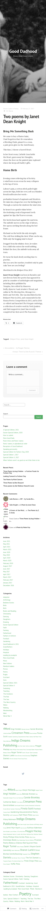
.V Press (5, 790)
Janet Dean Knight (27, 339)
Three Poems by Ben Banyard (13, 483)
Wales (5, 705)
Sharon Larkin (7, 109)
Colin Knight (13, 505)
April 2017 (6, 574)
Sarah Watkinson (15, 850)
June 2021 (6, 541)
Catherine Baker (7, 733)
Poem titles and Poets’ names (13, 441)
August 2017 (7, 566)
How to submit (8, 435)
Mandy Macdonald (7, 834)
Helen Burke (36, 815)
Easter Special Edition (10, 625)
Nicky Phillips (13, 749)
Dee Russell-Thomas (19, 805)
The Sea (6, 699)
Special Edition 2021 (10, 683)
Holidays (6, 650)
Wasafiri (8, 864)
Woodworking (7, 710)
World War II (7, 716)
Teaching (6, 691)
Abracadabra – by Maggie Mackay (17, 348)
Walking (6, 708)
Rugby (5, 674)
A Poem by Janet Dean (28, 505)
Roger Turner (16, 752)
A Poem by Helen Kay (23, 527)
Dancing (6, 616)
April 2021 (6, 547)
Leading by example (10, 655)
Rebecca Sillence (7, 752)
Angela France (39, 790)
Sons (5, 680)
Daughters (6, 619)
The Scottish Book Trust (17, 861)
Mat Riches (23, 834)
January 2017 (7, 583)
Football (6, 639)
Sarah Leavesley (34, 752)
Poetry (16, 109)
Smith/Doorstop (26, 755)
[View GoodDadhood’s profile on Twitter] (23, 773)
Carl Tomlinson (19, 798)
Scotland (6, 677)
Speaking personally (10, 449)
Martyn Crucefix (16, 834)
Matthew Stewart (38, 834)
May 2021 (6, 544)
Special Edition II (9, 685)
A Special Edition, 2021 (11, 430)
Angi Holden (16, 729)
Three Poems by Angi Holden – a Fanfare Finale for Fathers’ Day (21, 472)
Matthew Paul (30, 834)
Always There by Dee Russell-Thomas (27, 352)
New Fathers (7, 663)
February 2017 (8, 580)
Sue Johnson (14, 858)
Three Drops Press (22, 758)
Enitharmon (37, 805)
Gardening (6, 641)
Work (5, 713)
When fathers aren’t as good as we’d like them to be (21, 460)
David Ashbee (33, 733)
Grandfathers (7, 647)
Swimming (6, 688)
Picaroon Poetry (38, 749)
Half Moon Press (37, 736)
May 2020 (6, 555)
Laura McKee (13, 831)
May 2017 (6, 572)
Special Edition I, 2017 (10, 455)
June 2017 (6, 569)
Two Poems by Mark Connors (13, 479)
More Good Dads (8, 438)
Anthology (6, 600)
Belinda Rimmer (26, 729)
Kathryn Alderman (30, 746)
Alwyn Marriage (28, 790)
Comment (32, 390)
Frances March (6, 812)
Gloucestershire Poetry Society (25, 736)
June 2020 (6, 552)
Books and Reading (9, 611)
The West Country (9, 702)
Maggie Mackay (33, 831)
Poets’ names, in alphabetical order (15, 444)
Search (5, 414)
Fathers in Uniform (9, 636)
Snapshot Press (26, 854)
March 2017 (7, 577)
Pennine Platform (29, 840)
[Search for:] (14, 405)
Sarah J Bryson (25, 752)
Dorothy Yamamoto (29, 805)
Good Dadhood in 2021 (11, 644)
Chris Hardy (20, 802)
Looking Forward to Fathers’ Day (14, 476)
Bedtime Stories (8, 603)
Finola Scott (27, 808)
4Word (6, 728)
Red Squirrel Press (30, 843)
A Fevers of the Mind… (17, 510)
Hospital (6, 652)
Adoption (6, 597)
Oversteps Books (30, 749)
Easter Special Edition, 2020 (12, 433)
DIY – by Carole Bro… (27, 499)
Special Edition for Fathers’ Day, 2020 (16, 452)
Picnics (5, 669)
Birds (5, 605)
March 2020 (7, 560)
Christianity (7, 614)
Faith (5, 628)
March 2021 (7, 549)
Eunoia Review (6, 809)
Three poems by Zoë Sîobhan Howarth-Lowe (18, 486)
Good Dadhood (23, 51)
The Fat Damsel (14, 758)
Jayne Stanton (30, 824)
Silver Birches (18, 755)
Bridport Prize (15, 339)
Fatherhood (7, 633)
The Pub (6, 697)
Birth (4, 608)
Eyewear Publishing (15, 809)
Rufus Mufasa (20, 846)
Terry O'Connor (21, 858)
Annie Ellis (19, 794)
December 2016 (8, 585)
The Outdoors (8, 694)
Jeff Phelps (36, 824)
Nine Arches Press (21, 749)
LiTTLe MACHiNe (21, 831)
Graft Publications (14, 815)
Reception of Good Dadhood (12, 446)
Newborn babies (8, 666)
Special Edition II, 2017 (11, 457)
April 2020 (6, 558)
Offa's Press (32, 837)
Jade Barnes (13, 499)
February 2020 (8, 563)
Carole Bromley (36, 729)
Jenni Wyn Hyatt (21, 746)
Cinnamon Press (20, 733)
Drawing (6, 622)
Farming (6, 630)
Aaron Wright (18, 790)
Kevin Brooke (6, 831)
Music (5, 661)
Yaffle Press (15, 864)
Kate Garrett (23, 828)
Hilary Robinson (7, 741)
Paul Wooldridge (21, 840)
